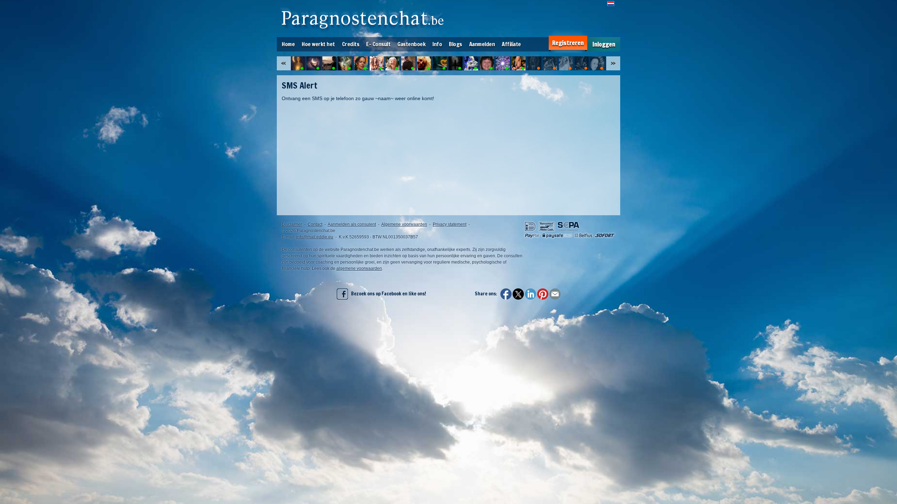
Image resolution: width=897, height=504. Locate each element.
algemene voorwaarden (359, 268)
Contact (315, 224)
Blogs (455, 44)
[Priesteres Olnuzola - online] (377, 63)
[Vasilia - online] (519, 63)
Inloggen (604, 44)
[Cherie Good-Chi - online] (361, 63)
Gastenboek (411, 44)
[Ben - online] (503, 63)
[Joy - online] (345, 63)
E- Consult (378, 44)
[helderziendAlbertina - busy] (582, 63)
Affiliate (511, 44)
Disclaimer (292, 224)
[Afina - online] (455, 63)
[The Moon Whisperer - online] (314, 63)
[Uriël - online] (424, 63)
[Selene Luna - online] (298, 63)
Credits (351, 44)
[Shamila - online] (329, 63)
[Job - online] (408, 63)
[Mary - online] (487, 63)
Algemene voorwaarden (404, 224)
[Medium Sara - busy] (550, 63)
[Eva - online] (471, 63)
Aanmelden (482, 44)
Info (437, 44)
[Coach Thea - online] (392, 63)
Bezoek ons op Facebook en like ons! (387, 293)
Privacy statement (449, 224)
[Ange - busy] (566, 63)
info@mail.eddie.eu (314, 236)
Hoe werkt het (318, 44)
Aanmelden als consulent (352, 224)
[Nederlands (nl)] (610, 3)
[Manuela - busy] (534, 63)
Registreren (568, 42)
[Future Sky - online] (440, 63)
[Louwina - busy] (597, 63)
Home (288, 44)
